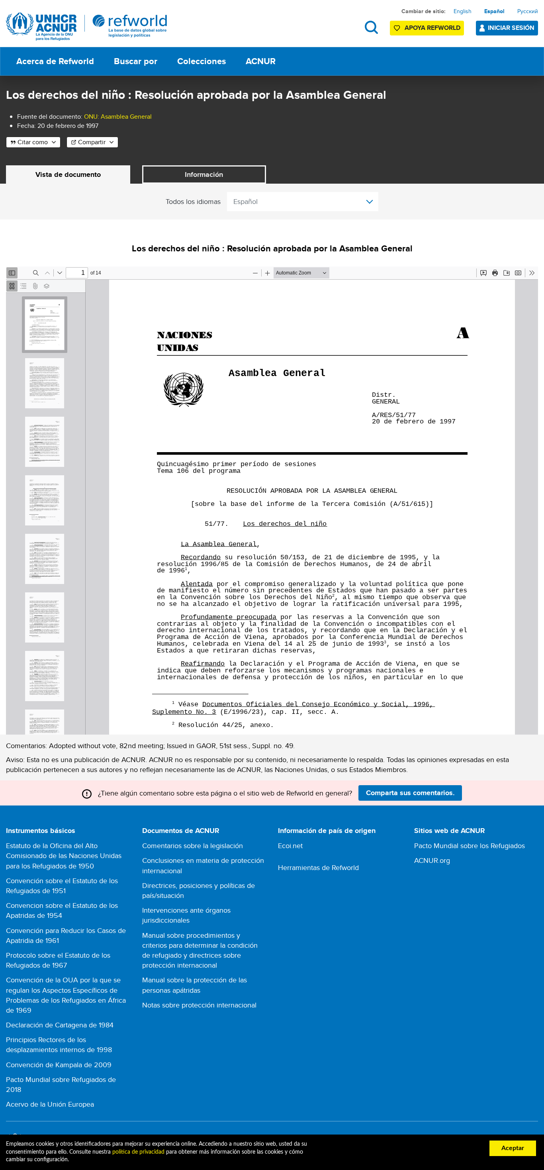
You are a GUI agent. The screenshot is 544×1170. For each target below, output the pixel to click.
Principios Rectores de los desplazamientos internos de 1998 (59, 1044)
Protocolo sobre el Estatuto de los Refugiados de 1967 (58, 960)
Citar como (33, 142)
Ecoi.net (290, 846)
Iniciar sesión (511, 27)
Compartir (92, 142)
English (463, 11)
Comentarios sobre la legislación (192, 846)
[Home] (86, 26)
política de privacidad (138, 1152)
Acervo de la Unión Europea (50, 1104)
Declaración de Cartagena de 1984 (59, 1025)
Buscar (371, 27)
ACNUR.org (432, 860)
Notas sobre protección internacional (199, 1005)
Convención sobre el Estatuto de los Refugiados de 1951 (62, 886)
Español (494, 11)
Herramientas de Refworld (318, 867)
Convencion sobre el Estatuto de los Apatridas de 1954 (62, 910)
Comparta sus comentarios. (410, 793)
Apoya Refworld (432, 27)
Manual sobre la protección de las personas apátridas (194, 985)
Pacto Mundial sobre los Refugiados (469, 846)
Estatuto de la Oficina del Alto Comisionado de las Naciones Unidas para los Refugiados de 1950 (63, 855)
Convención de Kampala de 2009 (59, 1065)
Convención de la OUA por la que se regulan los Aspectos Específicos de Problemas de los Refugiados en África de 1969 (66, 995)
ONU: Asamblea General (118, 116)
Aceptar (512, 1148)
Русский (527, 11)
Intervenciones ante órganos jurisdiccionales (186, 915)
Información (204, 174)
